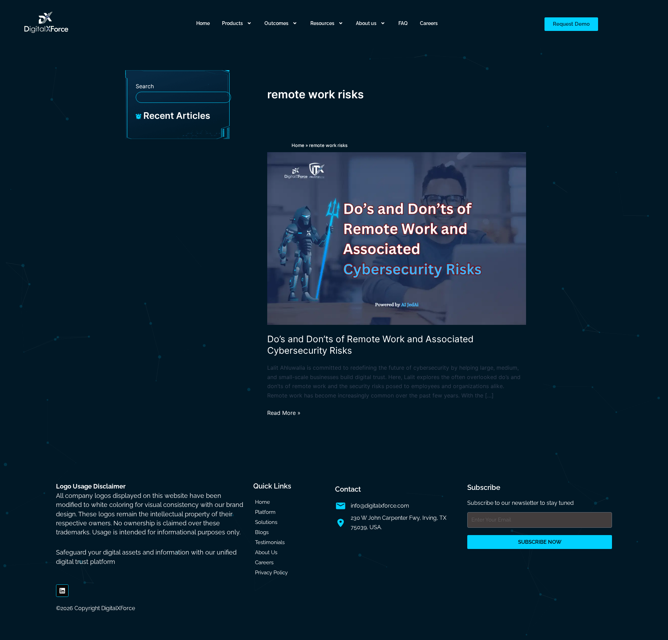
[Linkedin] (62, 590)
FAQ (403, 23)
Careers (429, 23)
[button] (237, 23)
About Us (266, 552)
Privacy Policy (271, 572)
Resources (322, 23)
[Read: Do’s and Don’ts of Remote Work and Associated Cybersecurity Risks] (396, 238)
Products (232, 23)
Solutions (266, 522)
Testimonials (270, 542)
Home (203, 23)
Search (145, 86)
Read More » (284, 412)
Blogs (262, 532)
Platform (265, 512)
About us (366, 23)
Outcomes (276, 23)
